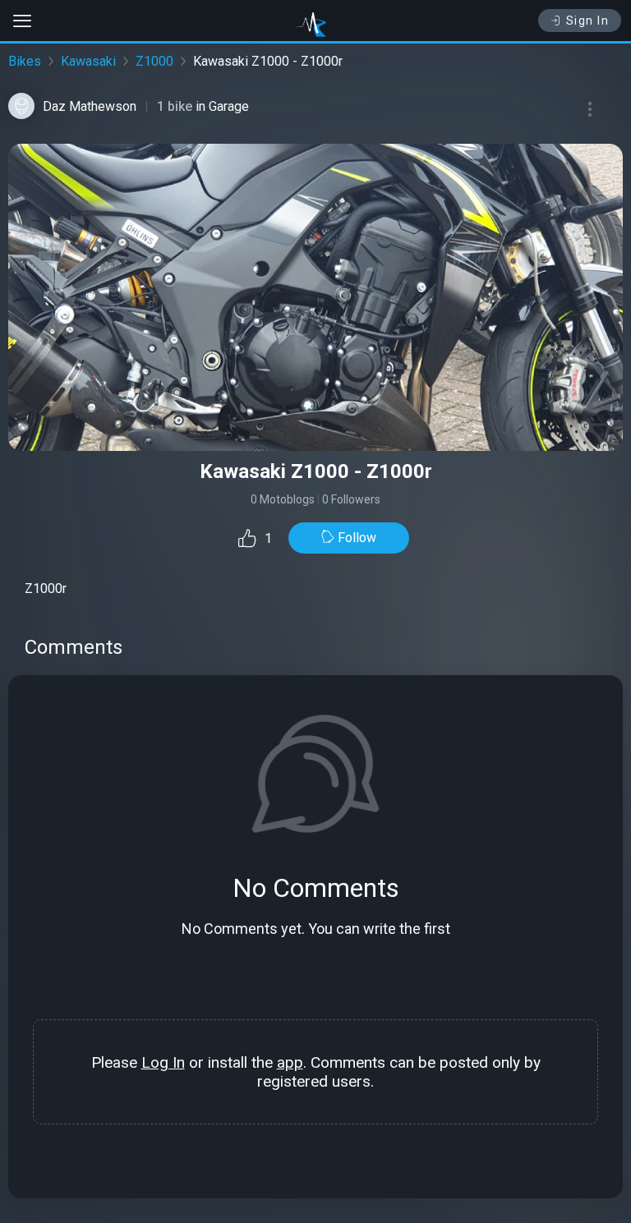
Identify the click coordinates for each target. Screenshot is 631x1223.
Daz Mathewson (89, 106)
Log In (163, 1062)
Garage (229, 106)
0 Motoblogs (283, 499)
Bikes (24, 61)
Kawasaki (88, 61)
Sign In (588, 20)
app (290, 1062)
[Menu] (589, 109)
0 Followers (351, 499)
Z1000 (154, 61)
